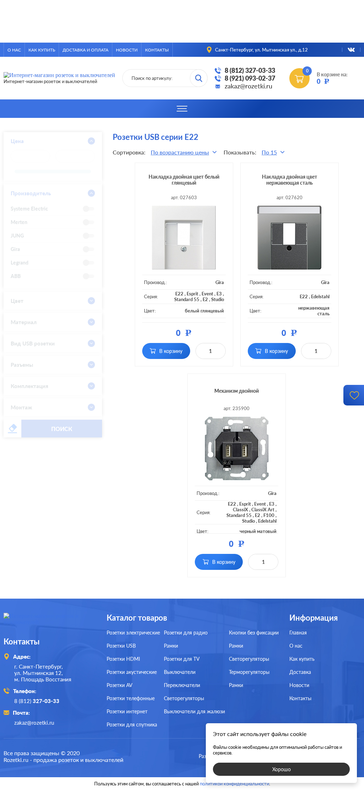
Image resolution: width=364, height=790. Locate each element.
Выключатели (180, 672)
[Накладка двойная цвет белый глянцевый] (184, 237)
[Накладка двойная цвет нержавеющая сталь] (289, 237)
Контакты (157, 50)
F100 (268, 515)
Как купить (41, 50)
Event (207, 293)
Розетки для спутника (132, 724)
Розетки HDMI (123, 659)
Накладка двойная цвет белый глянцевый (184, 180)
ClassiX (240, 509)
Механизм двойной (236, 391)
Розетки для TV (181, 659)
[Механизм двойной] (236, 448)
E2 (205, 299)
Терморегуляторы (249, 672)
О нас (14, 50)
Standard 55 (186, 299)
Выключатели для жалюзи (194, 711)
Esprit (192, 293)
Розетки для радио (186, 633)
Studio (217, 299)
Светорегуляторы (184, 698)
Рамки (171, 646)
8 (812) (36, 701)
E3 (219, 293)
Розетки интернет (127, 711)
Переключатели (182, 685)
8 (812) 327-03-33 (250, 70)
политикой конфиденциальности (234, 783)
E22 (179, 293)
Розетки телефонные (131, 698)
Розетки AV (119, 685)
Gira (219, 282)
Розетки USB (121, 646)
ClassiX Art (262, 509)
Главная (298, 633)
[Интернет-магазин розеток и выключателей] (50, 622)
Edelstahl (320, 296)
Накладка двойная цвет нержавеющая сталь (289, 180)
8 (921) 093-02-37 (250, 78)
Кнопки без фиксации (254, 633)
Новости (127, 50)
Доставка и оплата (85, 50)
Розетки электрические (133, 633)
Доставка (300, 672)
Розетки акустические (132, 672)
